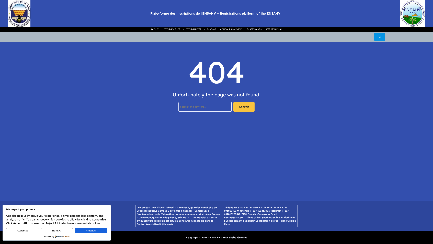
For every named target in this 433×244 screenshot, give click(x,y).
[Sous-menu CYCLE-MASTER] (204, 29)
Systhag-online (271, 217)
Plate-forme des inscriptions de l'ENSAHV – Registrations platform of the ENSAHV (215, 13)
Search (244, 107)
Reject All (57, 230)
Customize (22, 230)
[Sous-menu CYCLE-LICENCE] (183, 29)
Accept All (91, 230)
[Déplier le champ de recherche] (379, 37)
